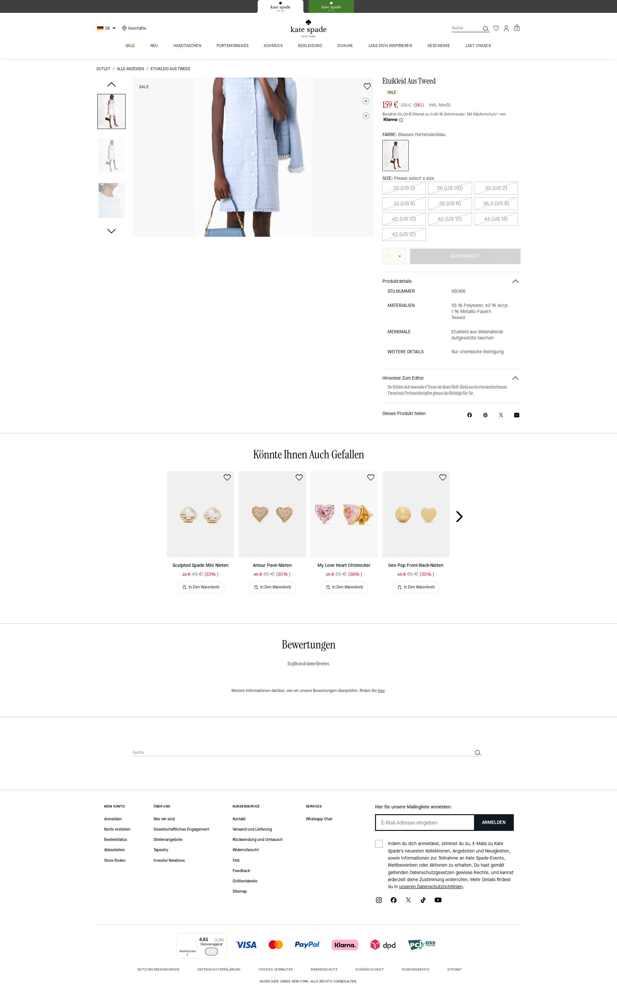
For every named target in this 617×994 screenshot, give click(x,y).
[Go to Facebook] (394, 902)
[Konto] (506, 28)
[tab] (280, 6)
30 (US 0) (404, 188)
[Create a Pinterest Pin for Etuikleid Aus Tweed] (485, 415)
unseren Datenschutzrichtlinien (431, 887)
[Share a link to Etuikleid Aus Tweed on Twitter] (501, 415)
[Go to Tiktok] (423, 902)
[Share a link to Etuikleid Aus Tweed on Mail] (517, 415)
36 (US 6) (450, 203)
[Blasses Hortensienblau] (395, 155)
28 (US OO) (450, 188)
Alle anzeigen (130, 68)
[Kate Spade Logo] (308, 28)
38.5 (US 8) (496, 203)
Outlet (103, 68)
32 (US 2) (496, 188)
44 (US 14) (496, 219)
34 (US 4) (404, 203)
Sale (144, 86)
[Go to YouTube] (438, 902)
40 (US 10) (404, 219)
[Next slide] (465, 517)
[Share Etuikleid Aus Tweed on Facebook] (470, 415)
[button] (111, 113)
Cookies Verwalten (276, 969)
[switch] (211, 951)
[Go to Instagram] (379, 902)
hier (381, 690)
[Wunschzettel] (496, 28)
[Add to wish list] (367, 86)
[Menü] (223, 937)
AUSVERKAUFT (465, 256)
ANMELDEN (493, 822)
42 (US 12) (450, 219)
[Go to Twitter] (408, 902)
